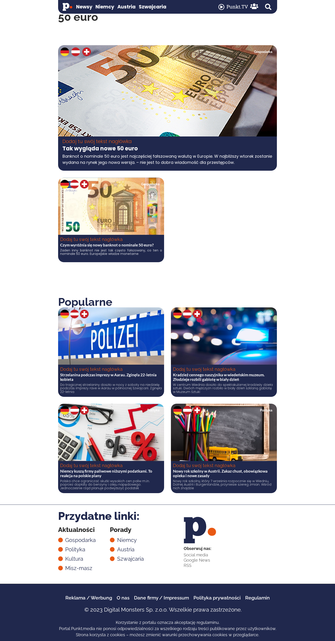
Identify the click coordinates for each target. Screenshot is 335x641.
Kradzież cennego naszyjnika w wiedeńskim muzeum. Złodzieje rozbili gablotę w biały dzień (219, 377)
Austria (126, 6)
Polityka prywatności (217, 598)
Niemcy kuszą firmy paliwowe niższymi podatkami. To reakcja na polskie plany (106, 473)
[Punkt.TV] (221, 7)
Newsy (84, 6)
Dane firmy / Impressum (161, 598)
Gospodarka (263, 52)
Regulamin (257, 598)
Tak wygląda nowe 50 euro (100, 148)
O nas (123, 598)
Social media (196, 554)
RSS (187, 565)
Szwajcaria (152, 6)
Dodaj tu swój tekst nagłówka (97, 141)
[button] (268, 7)
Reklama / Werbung (88, 598)
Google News (197, 560)
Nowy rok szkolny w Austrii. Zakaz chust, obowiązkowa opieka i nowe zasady (220, 473)
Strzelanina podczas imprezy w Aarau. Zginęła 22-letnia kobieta (108, 377)
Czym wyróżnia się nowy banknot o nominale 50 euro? (107, 245)
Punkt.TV (237, 6)
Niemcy (104, 6)
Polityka (153, 410)
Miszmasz (152, 314)
